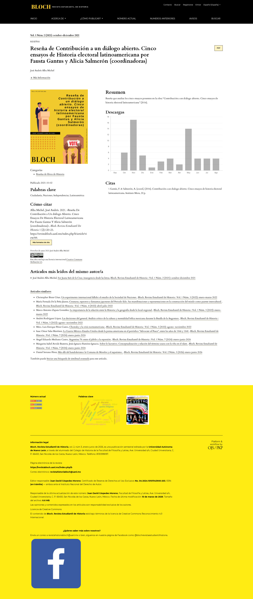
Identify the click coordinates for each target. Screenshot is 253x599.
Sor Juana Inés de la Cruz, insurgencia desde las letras (84, 278)
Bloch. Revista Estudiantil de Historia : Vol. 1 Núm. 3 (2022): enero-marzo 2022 (177, 297)
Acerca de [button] (57, 18)
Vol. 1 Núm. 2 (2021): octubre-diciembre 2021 (54, 35)
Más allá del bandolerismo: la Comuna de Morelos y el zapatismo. (90, 352)
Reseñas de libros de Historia (50, 174)
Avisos (193, 18)
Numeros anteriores (162, 18)
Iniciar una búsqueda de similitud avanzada (68, 358)
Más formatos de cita (41, 242)
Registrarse (188, 5)
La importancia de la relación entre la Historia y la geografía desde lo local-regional (111, 310)
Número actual (126, 18)
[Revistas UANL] (137, 410)
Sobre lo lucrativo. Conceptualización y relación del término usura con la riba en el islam (144, 343)
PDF (218, 48)
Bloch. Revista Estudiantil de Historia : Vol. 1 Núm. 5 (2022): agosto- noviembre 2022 (148, 327)
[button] (40, 77)
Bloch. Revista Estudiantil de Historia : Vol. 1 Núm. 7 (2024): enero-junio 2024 (151, 339)
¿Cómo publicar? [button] (90, 18)
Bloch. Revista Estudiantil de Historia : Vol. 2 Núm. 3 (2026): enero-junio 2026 (163, 352)
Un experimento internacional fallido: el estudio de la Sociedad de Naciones (99, 297)
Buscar (177, 5)
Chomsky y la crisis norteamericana (87, 327)
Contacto (168, 5)
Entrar (198, 5)
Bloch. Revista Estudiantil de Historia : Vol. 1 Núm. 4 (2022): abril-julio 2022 (74, 305)
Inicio (33, 18)
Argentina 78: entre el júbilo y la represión (90, 339)
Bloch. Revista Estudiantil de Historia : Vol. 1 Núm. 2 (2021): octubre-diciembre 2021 (153, 278)
